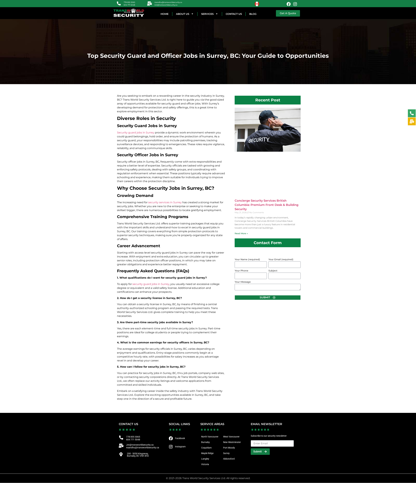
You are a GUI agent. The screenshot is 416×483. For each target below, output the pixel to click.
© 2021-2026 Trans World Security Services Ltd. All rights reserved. (208, 478)
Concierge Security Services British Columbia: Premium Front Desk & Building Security (266, 205)
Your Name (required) (247, 259)
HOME (165, 13)
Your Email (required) (280, 259)
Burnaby (205, 442)
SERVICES (207, 13)
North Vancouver (209, 436)
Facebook (180, 438)
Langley (205, 458)
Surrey (226, 453)
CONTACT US (234, 13)
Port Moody (229, 447)
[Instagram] (295, 4)
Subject (272, 270)
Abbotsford (229, 458)
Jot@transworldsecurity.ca (165, 5)
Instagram (180, 446)
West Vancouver (231, 436)
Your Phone (241, 270)
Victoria (205, 464)
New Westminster (232, 442)
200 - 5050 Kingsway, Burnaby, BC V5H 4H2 (138, 454)
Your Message (243, 282)
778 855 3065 (129, 2)
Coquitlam (206, 447)
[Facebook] (288, 4)
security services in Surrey (165, 202)
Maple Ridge (207, 453)
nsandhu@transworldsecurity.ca (168, 2)
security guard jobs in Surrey (150, 284)
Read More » (241, 233)
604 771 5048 (129, 5)
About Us (182, 13)
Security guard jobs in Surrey (135, 132)
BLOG (253, 13)
